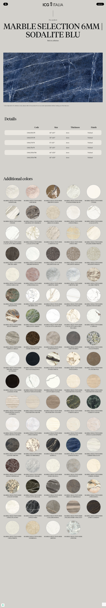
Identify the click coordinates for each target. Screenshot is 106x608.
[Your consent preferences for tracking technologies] (2, 605)
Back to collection (53, 40)
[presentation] (6, 77)
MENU (100, 4)
